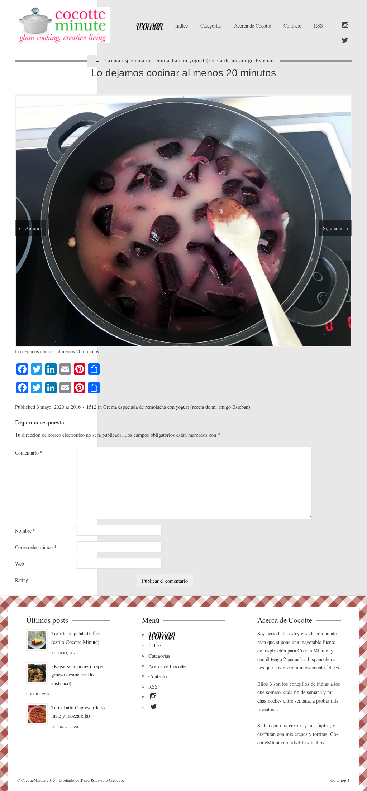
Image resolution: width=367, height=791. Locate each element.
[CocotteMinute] (67, 25)
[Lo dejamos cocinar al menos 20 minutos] (183, 219)
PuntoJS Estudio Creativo (102, 780)
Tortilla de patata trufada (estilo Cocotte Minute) (76, 637)
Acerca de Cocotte (252, 25)
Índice (181, 25)
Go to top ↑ (340, 780)
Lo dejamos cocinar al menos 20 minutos (183, 72)
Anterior (30, 228)
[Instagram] (345, 25)
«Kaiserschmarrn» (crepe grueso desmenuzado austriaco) (77, 675)
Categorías (210, 25)
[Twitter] (345, 40)
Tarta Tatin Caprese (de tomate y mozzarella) (78, 711)
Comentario (29, 452)
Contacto (292, 25)
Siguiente (335, 228)
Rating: (22, 580)
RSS (318, 25)
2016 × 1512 (83, 406)
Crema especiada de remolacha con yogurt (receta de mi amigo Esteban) (176, 406)
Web (19, 563)
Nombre (25, 530)
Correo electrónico (36, 547)
